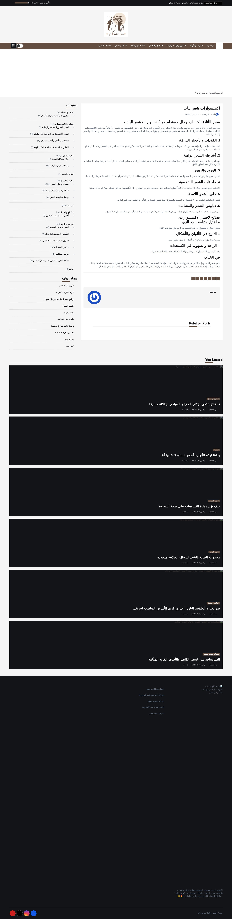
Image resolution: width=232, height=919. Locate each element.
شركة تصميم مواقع (156, 701)
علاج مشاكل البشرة (60, 159)
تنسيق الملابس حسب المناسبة (55, 241)
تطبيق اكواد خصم (66, 286)
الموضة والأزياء (196, 46)
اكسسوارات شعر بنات (206, 93)
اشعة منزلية (69, 313)
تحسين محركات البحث (64, 333)
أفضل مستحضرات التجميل (57, 216)
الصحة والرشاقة (138, 46)
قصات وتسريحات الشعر (58, 191)
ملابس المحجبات (61, 248)
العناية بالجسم (68, 174)
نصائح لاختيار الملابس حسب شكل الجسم (51, 261)
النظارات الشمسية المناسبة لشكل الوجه (51, 148)
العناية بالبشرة (105, 46)
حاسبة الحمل (68, 306)
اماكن (71, 269)
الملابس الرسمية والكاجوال (57, 234)
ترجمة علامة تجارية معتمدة (62, 326)
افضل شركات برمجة (155, 689)
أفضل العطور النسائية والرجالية (55, 128)
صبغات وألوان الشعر (60, 184)
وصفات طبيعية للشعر (59, 198)
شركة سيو (69, 339)
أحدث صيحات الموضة (59, 228)
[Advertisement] (116, 71)
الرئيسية (210, 46)
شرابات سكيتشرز (156, 713)
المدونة (71, 206)
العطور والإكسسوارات (176, 46)
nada (213, 115)
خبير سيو (70, 346)
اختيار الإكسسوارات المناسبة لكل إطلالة (51, 134)
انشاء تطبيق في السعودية (153, 707)
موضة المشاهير (62, 254)
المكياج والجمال (156, 46)
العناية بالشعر (121, 46)
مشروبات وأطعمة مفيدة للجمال (54, 116)
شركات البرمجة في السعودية (151, 695)
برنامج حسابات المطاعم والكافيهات (59, 300)
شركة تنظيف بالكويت (65, 293)
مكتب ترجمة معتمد (66, 320)
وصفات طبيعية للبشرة (59, 166)
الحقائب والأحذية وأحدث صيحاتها (54, 141)
